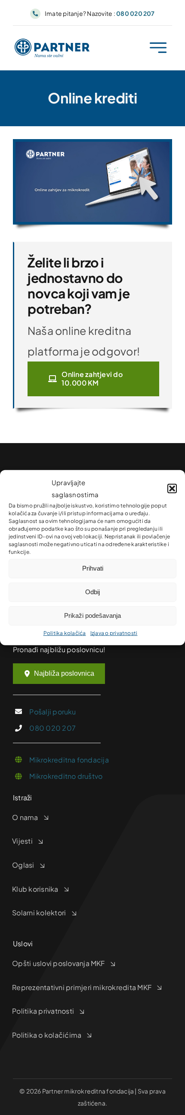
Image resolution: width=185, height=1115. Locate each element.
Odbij (92, 591)
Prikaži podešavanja (92, 615)
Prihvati (92, 568)
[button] (172, 488)
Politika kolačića (64, 632)
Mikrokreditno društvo (65, 776)
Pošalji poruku (52, 711)
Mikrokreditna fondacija (69, 759)
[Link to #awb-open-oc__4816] (158, 48)
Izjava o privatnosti (114, 632)
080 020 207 (52, 727)
